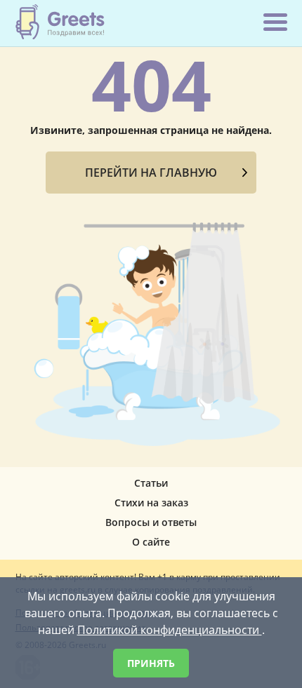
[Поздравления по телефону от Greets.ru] (60, 21)
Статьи (151, 483)
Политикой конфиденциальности (169, 630)
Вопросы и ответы (151, 522)
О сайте (151, 541)
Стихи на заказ (151, 502)
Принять (151, 663)
